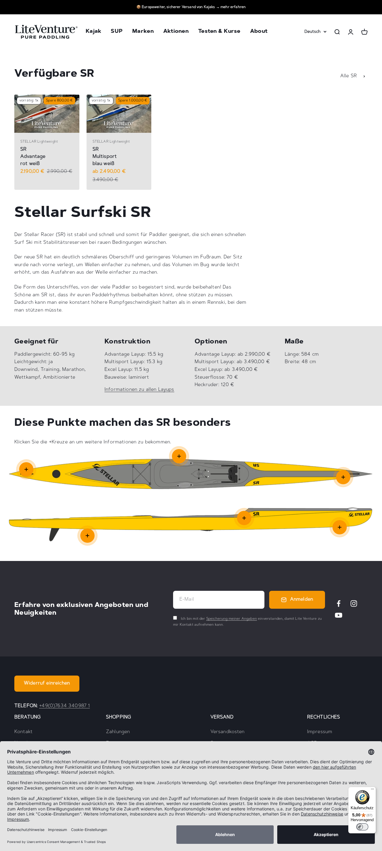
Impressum (319, 732)
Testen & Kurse (219, 32)
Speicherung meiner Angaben (231, 619)
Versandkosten (227, 732)
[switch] (362, 826)
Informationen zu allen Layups (139, 389)
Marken (143, 32)
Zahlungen (118, 732)
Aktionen (176, 32)
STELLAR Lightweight (39, 142)
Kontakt (23, 732)
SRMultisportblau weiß (105, 156)
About (258, 32)
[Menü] (372, 790)
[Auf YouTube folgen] (339, 615)
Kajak (93, 32)
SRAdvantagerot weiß (32, 156)
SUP (117, 32)
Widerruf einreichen (47, 683)
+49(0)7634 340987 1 (64, 706)
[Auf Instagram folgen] (354, 603)
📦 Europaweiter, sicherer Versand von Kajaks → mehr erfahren (191, 7)
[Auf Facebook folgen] (339, 603)
